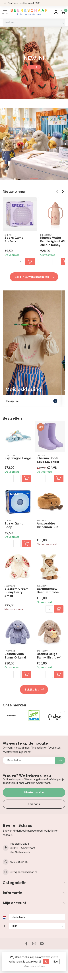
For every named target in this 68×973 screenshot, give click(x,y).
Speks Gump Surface (14, 239)
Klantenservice (34, 792)
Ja (46, 961)
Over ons (34, 804)
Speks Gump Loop (14, 525)
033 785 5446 (19, 861)
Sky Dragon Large (18, 458)
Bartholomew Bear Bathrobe (48, 590)
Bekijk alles (32, 689)
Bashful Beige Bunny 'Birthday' (49, 655)
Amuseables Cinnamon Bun (47, 525)
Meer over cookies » (34, 966)
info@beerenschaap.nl (23, 872)
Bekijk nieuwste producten (32, 276)
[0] (63, 12)
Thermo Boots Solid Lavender (48, 460)
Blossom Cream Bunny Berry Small (16, 592)
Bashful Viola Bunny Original (15, 655)
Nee (55, 961)
